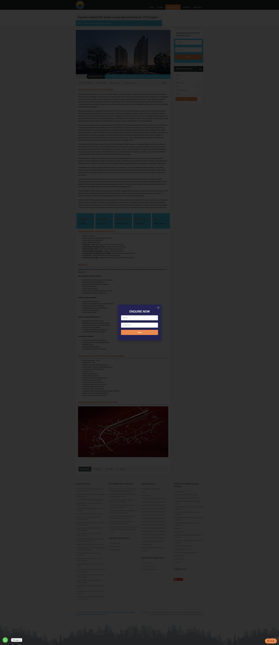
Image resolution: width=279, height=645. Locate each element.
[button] (158, 307)
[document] (139, 322)
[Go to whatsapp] (5, 640)
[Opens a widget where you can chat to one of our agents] (271, 641)
